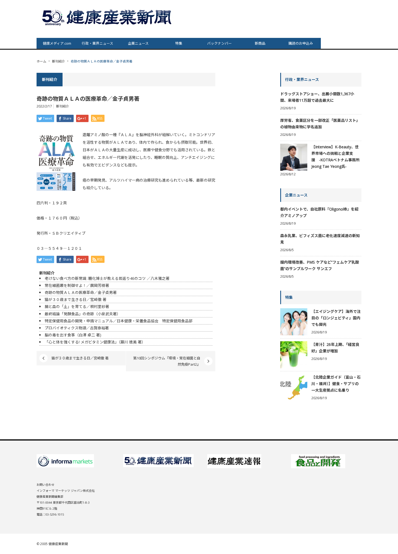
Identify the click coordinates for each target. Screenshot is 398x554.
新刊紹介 (58, 61)
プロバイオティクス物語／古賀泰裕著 (77, 327)
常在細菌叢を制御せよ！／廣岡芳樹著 (77, 285)
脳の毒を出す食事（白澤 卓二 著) (73, 334)
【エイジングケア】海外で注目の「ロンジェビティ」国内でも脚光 (336, 318)
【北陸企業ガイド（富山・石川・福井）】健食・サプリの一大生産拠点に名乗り (336, 384)
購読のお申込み (300, 43)
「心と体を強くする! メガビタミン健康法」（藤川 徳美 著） (95, 342)
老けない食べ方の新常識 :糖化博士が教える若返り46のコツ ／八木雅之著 (107, 278)
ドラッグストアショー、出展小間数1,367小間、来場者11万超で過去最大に (317, 97)
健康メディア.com (57, 43)
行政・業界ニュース (97, 43)
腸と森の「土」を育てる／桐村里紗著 (79, 306)
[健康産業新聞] (107, 17)
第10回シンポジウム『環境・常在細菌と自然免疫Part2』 (166, 361)
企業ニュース (138, 43)
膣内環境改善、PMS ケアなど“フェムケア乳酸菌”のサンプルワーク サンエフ (319, 265)
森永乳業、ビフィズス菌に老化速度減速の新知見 (320, 239)
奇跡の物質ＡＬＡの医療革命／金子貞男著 (82, 292)
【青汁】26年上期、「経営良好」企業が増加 (335, 347)
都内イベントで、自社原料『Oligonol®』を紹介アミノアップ (319, 212)
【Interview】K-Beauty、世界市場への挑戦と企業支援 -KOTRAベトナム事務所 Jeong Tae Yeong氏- (335, 156)
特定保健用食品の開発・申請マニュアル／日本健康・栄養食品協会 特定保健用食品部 (119, 320)
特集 (178, 43)
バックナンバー (219, 43)
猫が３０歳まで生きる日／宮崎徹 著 (75, 299)
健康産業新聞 (58, 544)
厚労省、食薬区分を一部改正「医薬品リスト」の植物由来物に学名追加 (320, 123)
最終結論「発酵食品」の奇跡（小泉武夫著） (82, 313)
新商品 (260, 43)
